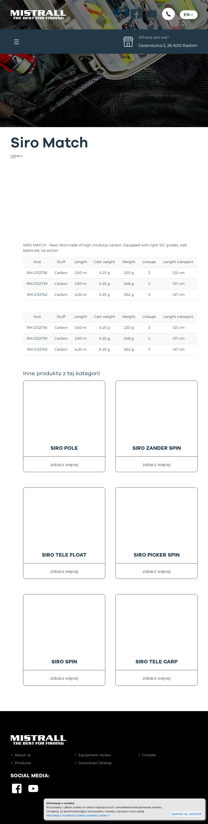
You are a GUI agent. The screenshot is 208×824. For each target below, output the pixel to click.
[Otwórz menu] (16, 42)
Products (23, 763)
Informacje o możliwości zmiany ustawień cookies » (78, 815)
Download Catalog (95, 763)
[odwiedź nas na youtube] (152, 14)
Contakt (149, 755)
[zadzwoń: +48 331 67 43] (168, 14)
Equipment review (94, 755)
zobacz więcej (64, 464)
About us (23, 755)
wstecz (16, 155)
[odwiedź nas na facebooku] (135, 14)
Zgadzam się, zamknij (186, 814)
